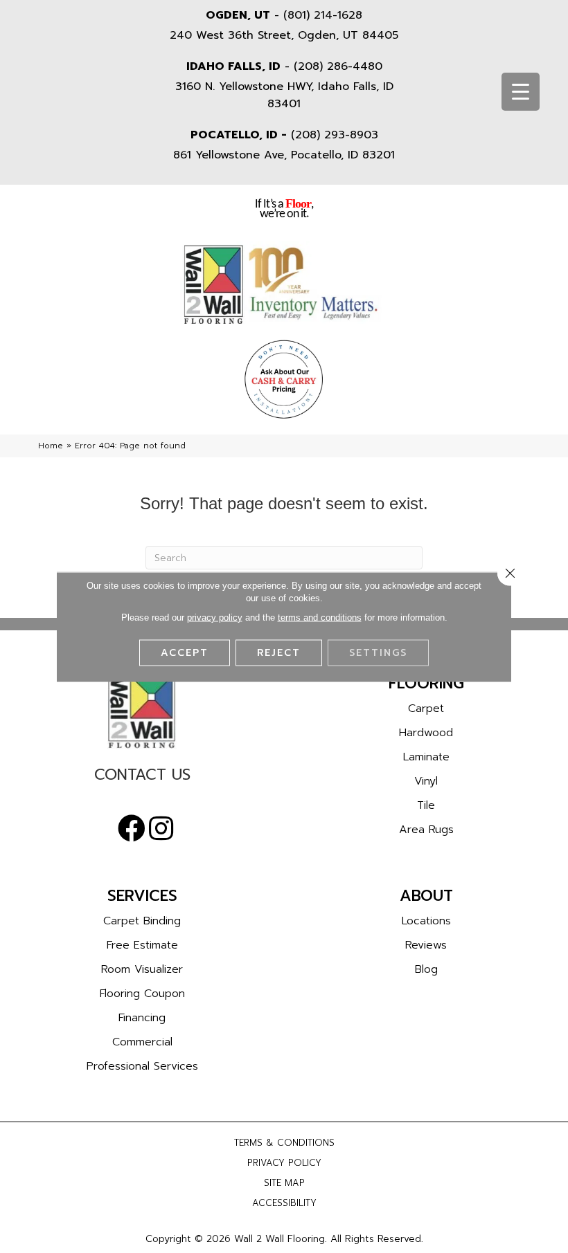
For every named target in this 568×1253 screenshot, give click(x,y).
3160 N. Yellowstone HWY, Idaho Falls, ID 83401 (284, 95)
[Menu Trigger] (521, 92)
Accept (184, 652)
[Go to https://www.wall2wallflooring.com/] (142, 710)
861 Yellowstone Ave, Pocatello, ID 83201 (284, 155)
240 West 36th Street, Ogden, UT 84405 (284, 35)
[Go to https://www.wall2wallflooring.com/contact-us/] (142, 778)
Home (50, 445)
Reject (279, 652)
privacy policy (214, 617)
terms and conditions (320, 617)
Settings (378, 652)
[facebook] (131, 829)
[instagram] (161, 829)
